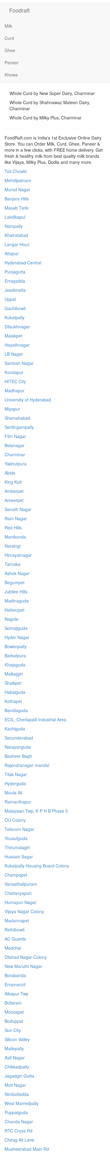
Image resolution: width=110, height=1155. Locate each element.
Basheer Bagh (18, 756)
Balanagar (14, 445)
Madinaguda (17, 601)
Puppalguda (16, 1112)
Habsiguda (15, 692)
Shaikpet (13, 683)
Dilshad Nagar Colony (26, 957)
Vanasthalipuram (21, 884)
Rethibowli (14, 930)
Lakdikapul (15, 217)
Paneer (12, 62)
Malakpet (13, 336)
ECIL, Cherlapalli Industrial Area (35, 719)
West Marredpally (21, 1103)
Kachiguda (15, 729)
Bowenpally (16, 646)
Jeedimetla (15, 290)
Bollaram (13, 1003)
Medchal (13, 948)
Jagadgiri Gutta (19, 1076)
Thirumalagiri (17, 847)
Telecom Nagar (19, 829)
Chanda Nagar (19, 1121)
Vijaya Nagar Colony (24, 911)
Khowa (11, 75)
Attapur (12, 253)
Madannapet (17, 920)
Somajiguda (16, 628)
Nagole (11, 619)
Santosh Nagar (19, 363)
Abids (10, 473)
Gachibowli (15, 308)
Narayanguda (18, 747)
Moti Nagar (15, 1085)
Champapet (16, 875)
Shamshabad (17, 418)
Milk (8, 26)
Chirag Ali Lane (19, 1140)
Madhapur (14, 390)
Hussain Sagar (19, 856)
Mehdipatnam (18, 180)
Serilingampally (19, 427)
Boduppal (14, 1021)
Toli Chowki (16, 171)
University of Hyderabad (28, 400)
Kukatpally (14, 317)
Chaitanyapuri (18, 893)
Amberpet (14, 491)
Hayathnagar (17, 345)
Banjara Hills (17, 199)
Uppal (10, 299)
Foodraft (19, 10)
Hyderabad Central (23, 263)
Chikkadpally (17, 1067)
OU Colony (15, 820)
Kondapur (14, 372)
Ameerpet (14, 500)
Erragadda (15, 281)
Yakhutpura (16, 464)
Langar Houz (17, 244)
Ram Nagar (16, 518)
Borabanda (15, 975)
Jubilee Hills (16, 591)
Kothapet (13, 701)
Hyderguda (15, 783)
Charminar (15, 454)
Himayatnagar (18, 555)
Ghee (10, 50)
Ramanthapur (18, 802)
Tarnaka (12, 564)
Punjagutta (15, 272)
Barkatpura (15, 655)
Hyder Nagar (17, 637)
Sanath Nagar (18, 509)
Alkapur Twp (16, 994)
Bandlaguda (16, 710)
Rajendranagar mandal (27, 765)
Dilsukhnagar (17, 326)
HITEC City (15, 381)
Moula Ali (13, 792)
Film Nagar (15, 436)
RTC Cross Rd (18, 1131)
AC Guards (15, 939)
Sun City (13, 1030)
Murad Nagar (17, 189)
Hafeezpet (14, 610)
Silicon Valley (17, 1039)
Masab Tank (16, 208)
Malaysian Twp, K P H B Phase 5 (36, 811)
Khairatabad (16, 235)
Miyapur (12, 409)
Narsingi (12, 546)
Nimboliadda (17, 1094)
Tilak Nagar (16, 774)
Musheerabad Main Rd (27, 1149)
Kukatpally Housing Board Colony (37, 866)
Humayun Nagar (20, 902)
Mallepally (14, 1048)
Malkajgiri (14, 674)
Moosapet (14, 1012)
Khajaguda (15, 665)
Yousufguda (16, 838)
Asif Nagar (15, 1057)
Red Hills (13, 528)
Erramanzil (15, 984)
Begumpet (14, 582)
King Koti (13, 482)
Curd (9, 38)
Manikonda (15, 537)
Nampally (14, 226)
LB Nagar (14, 354)
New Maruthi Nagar (23, 966)
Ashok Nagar (17, 573)
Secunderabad (19, 738)
